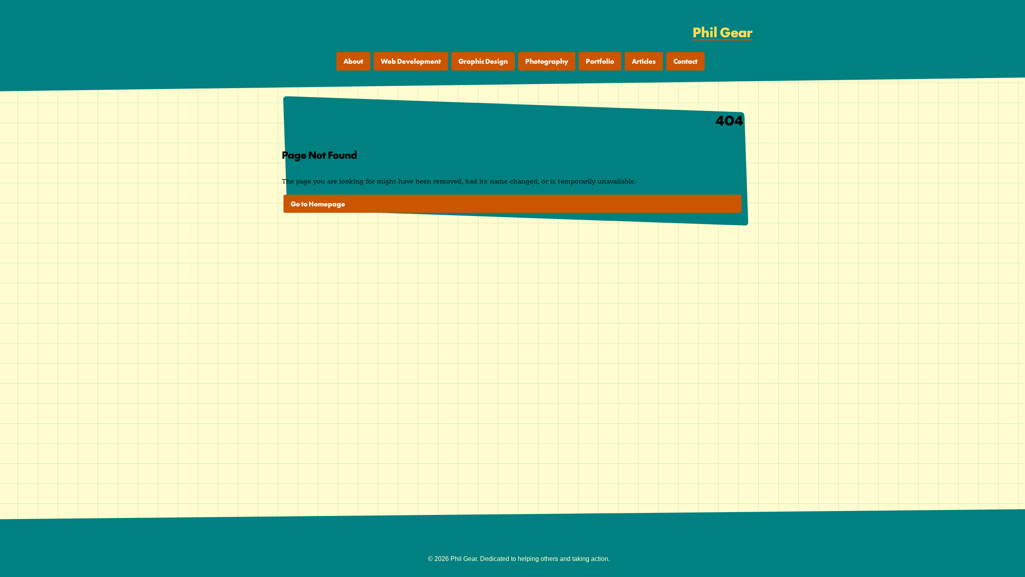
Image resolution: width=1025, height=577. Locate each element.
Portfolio (600, 61)
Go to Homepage (318, 203)
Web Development (411, 61)
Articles (644, 61)
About (353, 61)
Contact (685, 61)
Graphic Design (483, 61)
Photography (546, 61)
